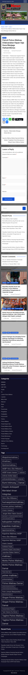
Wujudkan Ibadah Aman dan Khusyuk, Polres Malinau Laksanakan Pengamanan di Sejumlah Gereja (13, 234)
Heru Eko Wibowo (9, 498)
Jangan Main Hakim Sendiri (12, 514)
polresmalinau (7, 579)
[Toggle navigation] (7, 22)
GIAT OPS (3, 387)
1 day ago (6, 294)
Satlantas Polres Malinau (7, 594)
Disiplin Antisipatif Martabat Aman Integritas (10, 491)
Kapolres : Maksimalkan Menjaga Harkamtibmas (12, 132)
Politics (3, 419)
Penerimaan (4, 409)
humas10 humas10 (16, 50)
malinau (6, 556)
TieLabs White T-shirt (14, 264)
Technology (4, 446)
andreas (22, 472)
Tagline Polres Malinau (12, 616)
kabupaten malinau (11, 521)
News (8, 282)
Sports (3, 443)
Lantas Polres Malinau (6, 394)
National (3, 402)
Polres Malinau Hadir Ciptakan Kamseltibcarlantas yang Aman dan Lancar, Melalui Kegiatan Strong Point (13, 221)
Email (4, 184)
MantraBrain (14, 673)
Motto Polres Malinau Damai (12, 567)
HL (2, 392)
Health (2, 389)
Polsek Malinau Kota (6, 429)
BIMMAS (4, 308)
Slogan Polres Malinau (12, 597)
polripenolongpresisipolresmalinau (9, 588)
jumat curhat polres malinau (8, 518)
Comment (5, 157)
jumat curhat (4, 516)
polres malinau (9, 575)
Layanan (3, 397)
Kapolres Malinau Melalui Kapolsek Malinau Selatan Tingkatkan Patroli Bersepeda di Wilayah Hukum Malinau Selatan (13, 140)
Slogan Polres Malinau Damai (12, 604)
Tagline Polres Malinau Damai (12, 622)
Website (4, 191)
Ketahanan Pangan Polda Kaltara (11, 549)
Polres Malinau (14, 282)
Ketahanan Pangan (7, 546)
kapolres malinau (10, 526)
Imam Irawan (7, 510)
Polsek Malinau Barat (6, 426)
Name (4, 178)
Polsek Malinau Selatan (7, 431)
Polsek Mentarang (5, 436)
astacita (20, 479)
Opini (2, 406)
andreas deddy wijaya (9, 476)
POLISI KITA (4, 416)
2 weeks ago (7, 370)
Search (24, 208)
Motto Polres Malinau (12, 560)
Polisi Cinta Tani (6, 572)
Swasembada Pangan (8, 609)
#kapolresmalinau (10, 457)
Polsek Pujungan (5, 438)
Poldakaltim (4, 414)
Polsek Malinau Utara (6, 433)
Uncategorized (5, 448)
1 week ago (6, 344)
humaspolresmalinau (12, 502)
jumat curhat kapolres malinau (15, 516)
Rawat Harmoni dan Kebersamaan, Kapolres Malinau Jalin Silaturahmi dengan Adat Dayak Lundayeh (13, 314)
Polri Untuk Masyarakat (11, 592)
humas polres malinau (11, 506)
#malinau (6, 461)
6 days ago (6, 318)
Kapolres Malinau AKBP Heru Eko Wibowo (12, 535)
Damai (21, 483)
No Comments (7, 52)
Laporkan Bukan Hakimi (10, 552)
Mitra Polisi (4, 399)
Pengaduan (4, 411)
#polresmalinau (9, 465)
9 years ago (6, 50)
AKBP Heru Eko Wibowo (12, 469)
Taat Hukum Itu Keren (10, 612)
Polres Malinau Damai (12, 583)
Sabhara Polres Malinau (7, 441)
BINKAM (4, 37)
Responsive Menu (25, 1)
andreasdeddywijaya (9, 479)
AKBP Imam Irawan (9, 472)
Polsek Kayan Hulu (6, 424)
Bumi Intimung (9, 483)
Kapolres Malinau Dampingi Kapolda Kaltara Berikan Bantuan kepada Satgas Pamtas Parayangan (13, 241)
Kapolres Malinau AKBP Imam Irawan (11, 541)
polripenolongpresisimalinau (8, 586)
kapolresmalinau (8, 530)
